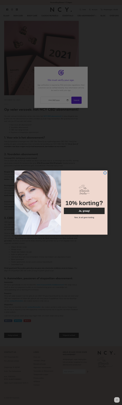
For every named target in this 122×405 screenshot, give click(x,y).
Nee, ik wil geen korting (84, 217)
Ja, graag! (84, 211)
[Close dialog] (105, 172)
